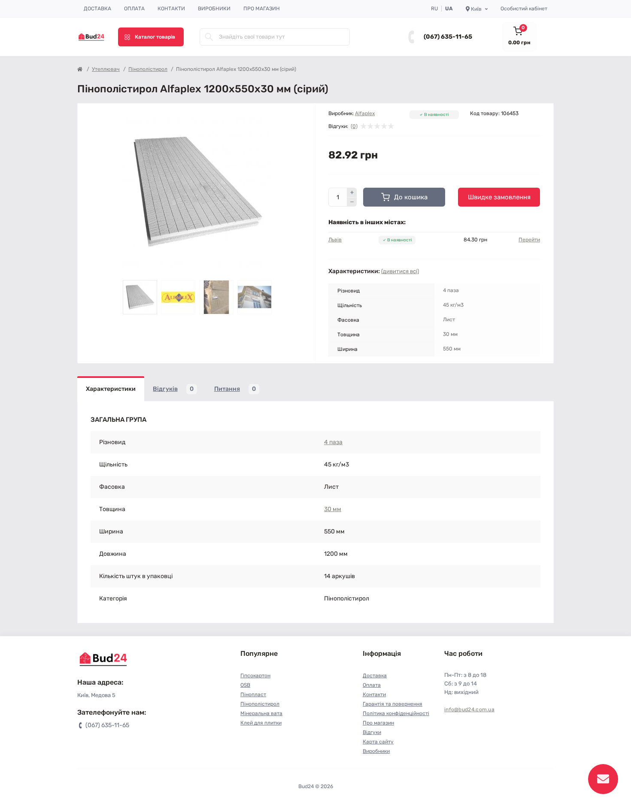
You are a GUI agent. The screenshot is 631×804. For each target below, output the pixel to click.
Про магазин (261, 9)
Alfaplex (365, 113)
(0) (354, 126)
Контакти (171, 9)
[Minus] (352, 202)
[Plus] (352, 192)
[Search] (209, 37)
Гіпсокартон (255, 676)
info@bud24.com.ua (469, 710)
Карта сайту (378, 742)
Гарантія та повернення (392, 704)
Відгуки (372, 732)
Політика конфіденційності (396, 713)
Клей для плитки (261, 723)
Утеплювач (106, 69)
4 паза (333, 442)
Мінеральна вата (261, 713)
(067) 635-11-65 (448, 36)
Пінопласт (253, 694)
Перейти (529, 240)
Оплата (134, 9)
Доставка (97, 9)
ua (449, 9)
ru (434, 9)
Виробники (214, 9)
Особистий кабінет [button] (524, 9)
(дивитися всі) (400, 271)
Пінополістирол (147, 69)
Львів (335, 240)
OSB (245, 685)
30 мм (332, 509)
